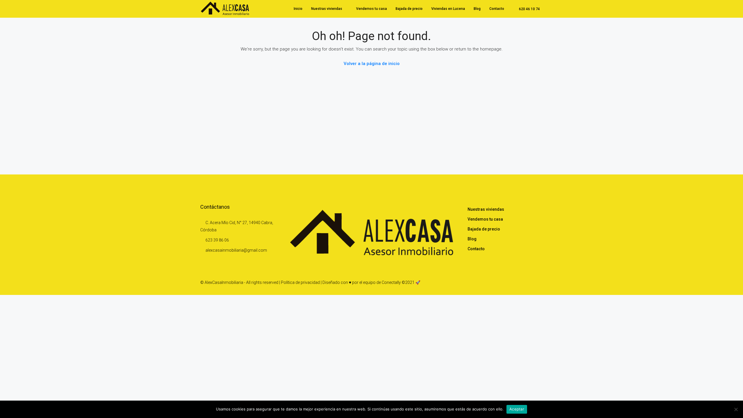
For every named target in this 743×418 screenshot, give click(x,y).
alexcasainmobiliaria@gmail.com (236, 250)
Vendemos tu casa (371, 9)
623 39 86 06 (217, 240)
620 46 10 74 (529, 9)
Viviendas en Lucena (448, 9)
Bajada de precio (409, 9)
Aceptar (516, 409)
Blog (477, 9)
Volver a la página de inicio (372, 63)
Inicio (298, 9)
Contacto (496, 9)
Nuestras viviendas (326, 9)
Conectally (391, 282)
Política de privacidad (300, 282)
